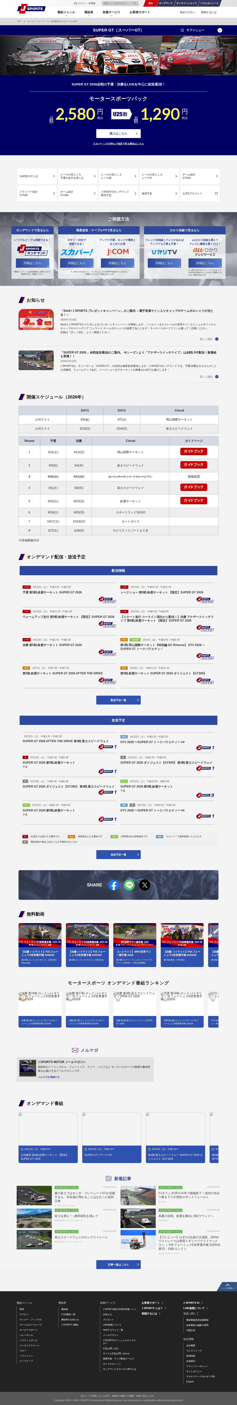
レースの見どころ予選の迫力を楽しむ (72, 176)
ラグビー (24, 1314)
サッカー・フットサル (31, 1319)
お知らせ (107, 1314)
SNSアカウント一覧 (113, 1330)
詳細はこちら (32, 263)
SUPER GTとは (29, 176)
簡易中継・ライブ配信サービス (118, 1358)
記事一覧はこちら (118, 1264)
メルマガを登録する (49, 1077)
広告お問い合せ (110, 1348)
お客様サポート (140, 12)
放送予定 (147, 193)
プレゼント (108, 1319)
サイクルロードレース (31, 1324)
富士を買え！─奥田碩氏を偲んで (76, 1216)
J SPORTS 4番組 (69, 1324)
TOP (19, 21)
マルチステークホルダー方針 (200, 1376)
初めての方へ (188, 12)
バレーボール (26, 1335)
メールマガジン (110, 1335)
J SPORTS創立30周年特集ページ (119, 1309)
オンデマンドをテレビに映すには (119, 1369)
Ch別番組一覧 (68, 1314)
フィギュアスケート (30, 1345)
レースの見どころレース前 (111, 176)
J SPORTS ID (191, 1302)
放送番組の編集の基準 (197, 1325)
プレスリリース (194, 1350)
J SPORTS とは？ (152, 1308)
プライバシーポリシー (197, 1366)
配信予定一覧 (118, 700)
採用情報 (190, 1356)
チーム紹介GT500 (189, 176)
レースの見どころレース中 (152, 176)
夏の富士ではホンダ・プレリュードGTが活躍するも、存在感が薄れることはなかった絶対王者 (85, 1197)
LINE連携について (112, 1324)
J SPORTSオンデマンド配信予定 (115, 193)
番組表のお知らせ (70, 1319)
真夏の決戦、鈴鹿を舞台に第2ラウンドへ (185, 1216)
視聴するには (209, 12)
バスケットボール (28, 1340)
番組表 (64, 1309)
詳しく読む (206, 339)
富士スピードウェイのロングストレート (81, 1237)
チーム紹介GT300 (66, 193)
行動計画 (190, 1330)
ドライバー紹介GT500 (29, 193)
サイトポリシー (194, 1371)
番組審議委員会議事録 (197, 1320)
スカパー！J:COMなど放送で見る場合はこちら (118, 143)
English (190, 1381)
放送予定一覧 (118, 854)
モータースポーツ (36, 21)
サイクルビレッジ (112, 1364)
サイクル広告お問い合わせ (116, 1353)
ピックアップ (26, 1361)
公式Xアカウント (192, 193)
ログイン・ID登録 (86, 3)
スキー (23, 1350)
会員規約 (190, 1361)
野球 (22, 1309)
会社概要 (190, 1345)
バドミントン (26, 1355)
